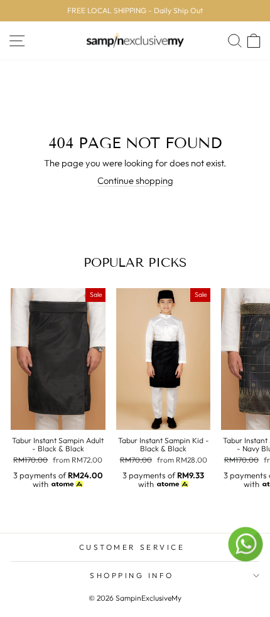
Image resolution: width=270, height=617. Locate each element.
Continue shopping (135, 180)
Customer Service (132, 547)
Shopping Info (132, 575)
